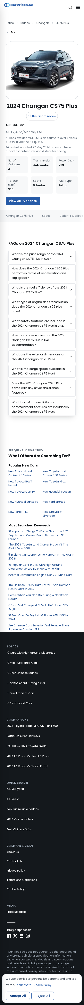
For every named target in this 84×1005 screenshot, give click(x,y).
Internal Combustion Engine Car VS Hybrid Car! (40, 575)
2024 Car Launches (20, 819)
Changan (42, 23)
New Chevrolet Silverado (53, 514)
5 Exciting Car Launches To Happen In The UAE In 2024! (41, 556)
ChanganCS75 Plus (19, 216)
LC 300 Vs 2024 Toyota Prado (26, 746)
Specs (46, 216)
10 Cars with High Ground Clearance (31, 653)
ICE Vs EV (13, 799)
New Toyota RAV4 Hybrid (20, 483)
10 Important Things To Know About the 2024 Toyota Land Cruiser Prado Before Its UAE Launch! (39, 535)
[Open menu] (77, 7)
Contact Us (14, 861)
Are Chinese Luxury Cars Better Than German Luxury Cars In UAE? (39, 587)
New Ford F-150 (18, 512)
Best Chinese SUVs (19, 829)
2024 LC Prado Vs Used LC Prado (28, 756)
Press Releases (16, 912)
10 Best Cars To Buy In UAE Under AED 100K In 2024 (38, 617)
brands (25, 23)
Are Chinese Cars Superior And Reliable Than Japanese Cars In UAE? (38, 627)
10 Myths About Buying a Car (26, 683)
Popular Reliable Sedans (23, 809)
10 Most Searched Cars (22, 663)
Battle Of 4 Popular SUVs (23, 736)
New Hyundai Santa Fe (23, 502)
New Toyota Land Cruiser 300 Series (55, 473)
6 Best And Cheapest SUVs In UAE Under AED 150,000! (38, 607)
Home (10, 23)
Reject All (43, 996)
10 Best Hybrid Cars (19, 703)
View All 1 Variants (23, 201)
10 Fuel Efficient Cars (21, 693)
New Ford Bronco (54, 502)
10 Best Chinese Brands (22, 673)
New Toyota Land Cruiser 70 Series (20, 473)
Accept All (18, 996)
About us (13, 852)
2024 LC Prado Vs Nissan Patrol (27, 766)
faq (13, 32)
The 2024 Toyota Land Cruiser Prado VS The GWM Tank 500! (38, 546)
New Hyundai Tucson (57, 492)
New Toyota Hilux (54, 481)
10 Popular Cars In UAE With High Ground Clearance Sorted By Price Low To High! (35, 567)
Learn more (23, 985)
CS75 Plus (62, 23)
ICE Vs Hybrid (15, 789)
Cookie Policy (16, 889)
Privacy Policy (16, 871)
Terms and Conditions (22, 880)
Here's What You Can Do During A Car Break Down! (38, 597)
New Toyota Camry (21, 492)
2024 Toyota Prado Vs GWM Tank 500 (32, 726)
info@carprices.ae (19, 930)
